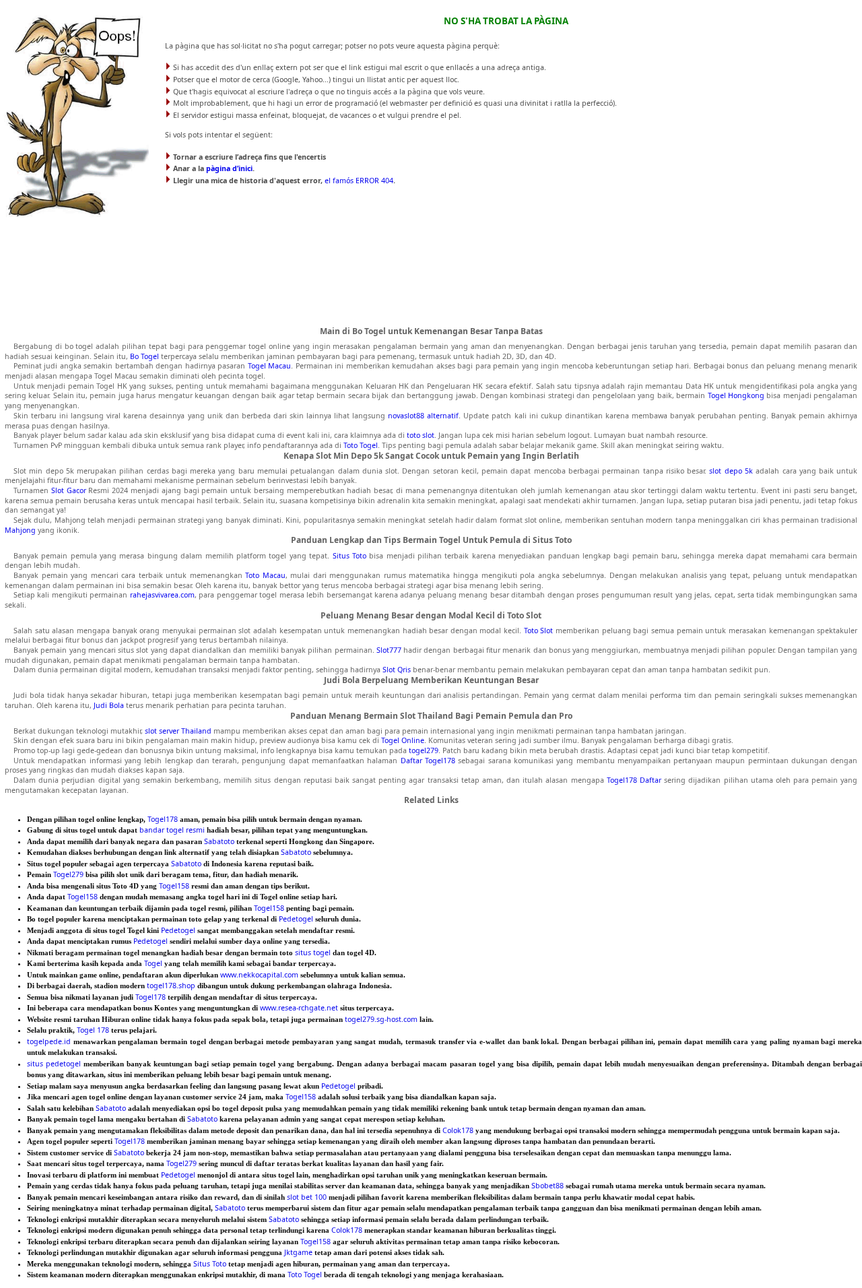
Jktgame (298, 1252)
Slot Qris (397, 669)
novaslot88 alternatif (423, 415)
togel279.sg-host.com (381, 1019)
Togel (153, 963)
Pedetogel (296, 919)
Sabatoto (219, 841)
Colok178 (457, 1130)
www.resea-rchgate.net (299, 1007)
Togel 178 (93, 1030)
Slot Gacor (68, 490)
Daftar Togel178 (428, 760)
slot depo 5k (731, 471)
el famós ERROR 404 (359, 180)
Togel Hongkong (736, 395)
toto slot (420, 435)
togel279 (423, 750)
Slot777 (388, 650)
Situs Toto (349, 555)
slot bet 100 (307, 1197)
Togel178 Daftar (634, 780)
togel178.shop (171, 985)
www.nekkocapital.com (259, 974)
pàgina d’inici (229, 168)
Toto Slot (539, 630)
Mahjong (20, 530)
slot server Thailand (178, 731)
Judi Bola (109, 705)
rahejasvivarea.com (162, 595)
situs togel (313, 952)
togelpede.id (49, 1041)
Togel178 (162, 819)
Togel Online (402, 740)
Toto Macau (265, 575)
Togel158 (174, 886)
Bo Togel (144, 356)
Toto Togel (360, 445)
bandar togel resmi (172, 830)
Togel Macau (270, 366)
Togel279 (68, 874)
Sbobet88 (547, 1185)
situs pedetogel (54, 1063)
